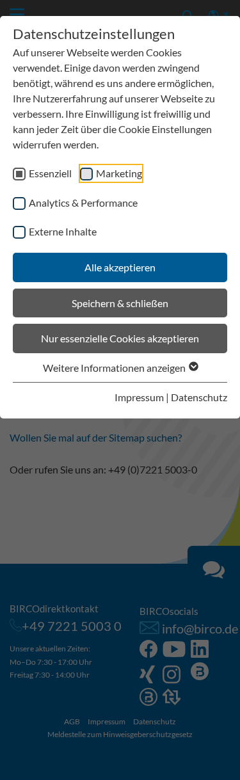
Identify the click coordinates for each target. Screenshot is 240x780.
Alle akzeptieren (120, 267)
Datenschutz (199, 397)
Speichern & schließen (120, 303)
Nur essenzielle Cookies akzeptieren (120, 338)
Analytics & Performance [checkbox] (83, 202)
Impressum (139, 397)
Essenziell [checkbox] (50, 173)
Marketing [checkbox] (119, 173)
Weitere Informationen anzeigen (115, 368)
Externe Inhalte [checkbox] (63, 231)
